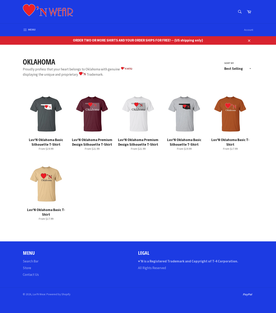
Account (248, 30)
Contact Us (31, 274)
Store (27, 268)
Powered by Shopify (58, 294)
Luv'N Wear (39, 294)
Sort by (229, 63)
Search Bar (30, 261)
